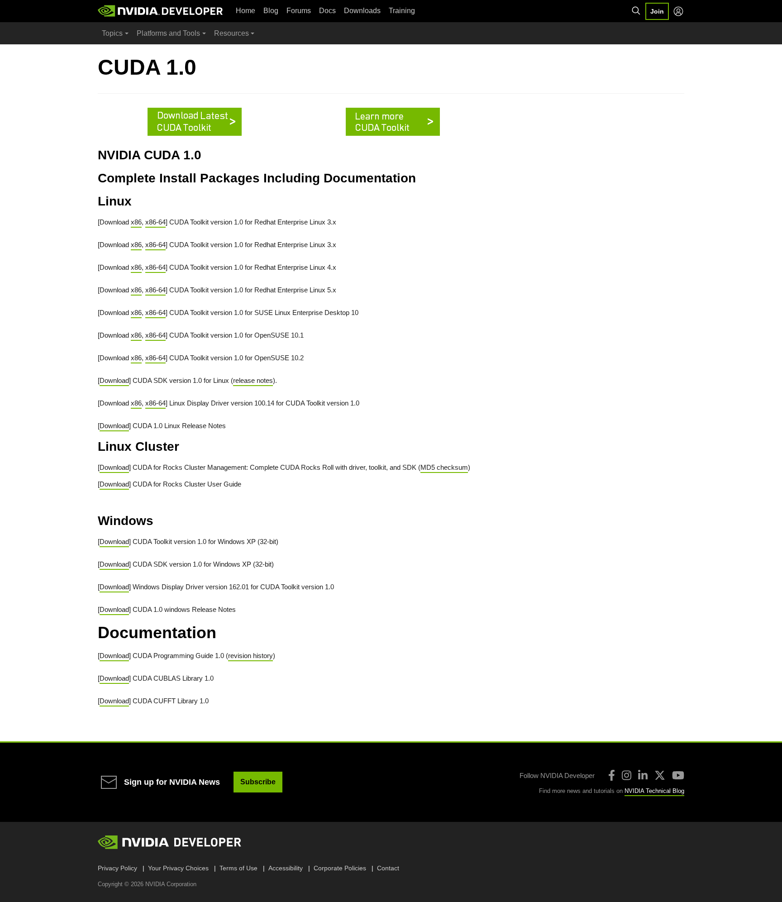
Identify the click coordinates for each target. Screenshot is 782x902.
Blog (270, 10)
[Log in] (678, 11)
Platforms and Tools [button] (168, 33)
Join (657, 11)
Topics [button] (112, 33)
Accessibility (285, 868)
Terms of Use (238, 868)
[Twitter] (659, 775)
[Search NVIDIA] (636, 10)
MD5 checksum (444, 467)
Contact (388, 868)
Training (402, 10)
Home (245, 10)
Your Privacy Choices (178, 868)
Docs (327, 10)
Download (114, 380)
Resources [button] (231, 33)
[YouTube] (678, 775)
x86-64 (155, 222)
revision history (250, 655)
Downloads (362, 10)
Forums (298, 10)
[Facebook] (611, 775)
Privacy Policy (117, 868)
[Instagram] (626, 775)
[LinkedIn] (643, 775)
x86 (136, 222)
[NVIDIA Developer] (161, 11)
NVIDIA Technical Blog (654, 790)
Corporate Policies (340, 868)
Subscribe (258, 782)
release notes (253, 380)
